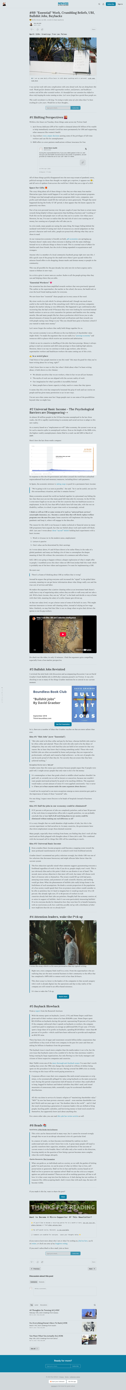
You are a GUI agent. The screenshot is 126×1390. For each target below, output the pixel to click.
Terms (67, 1377)
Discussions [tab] (43, 1305)
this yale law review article (67, 1116)
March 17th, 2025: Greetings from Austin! (42, 1325)
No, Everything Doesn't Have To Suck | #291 (48, 1323)
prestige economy (83, 335)
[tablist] (37, 1282)
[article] (63, 1314)
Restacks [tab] (41, 1282)
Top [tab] (32, 1305)
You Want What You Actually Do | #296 (46, 1336)
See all (33, 1349)
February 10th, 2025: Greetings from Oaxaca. (43, 1313)
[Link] (26, 117)
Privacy (61, 1377)
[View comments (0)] (38, 29)
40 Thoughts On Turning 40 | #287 (44, 1310)
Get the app (72, 1381)
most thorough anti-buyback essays (66, 1063)
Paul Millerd (37, 23)
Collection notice (75, 1377)
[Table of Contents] (2, 695)
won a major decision (51, 136)
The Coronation (49, 1159)
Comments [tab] (34, 1282)
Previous (36, 1269)
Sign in (120, 4)
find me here (83, 1241)
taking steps (61, 484)
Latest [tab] (36, 1305)
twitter (34, 1243)
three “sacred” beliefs (60, 530)
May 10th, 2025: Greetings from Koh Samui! (43, 1338)
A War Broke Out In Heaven (47, 1130)
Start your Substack (58, 1381)
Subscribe (110, 4)
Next (91, 1269)
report (37, 1011)
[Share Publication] (103, 4)
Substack (54, 1386)
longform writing (61, 1243)
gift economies (72, 239)
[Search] (99, 4)
